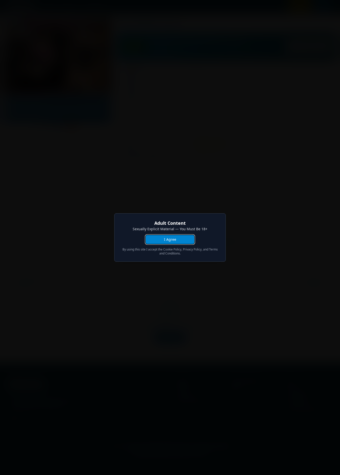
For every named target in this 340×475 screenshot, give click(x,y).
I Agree (170, 239)
